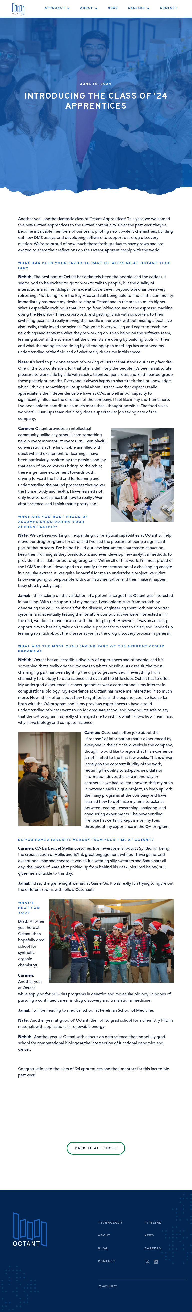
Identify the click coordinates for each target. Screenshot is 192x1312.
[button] (57, 8)
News (113, 8)
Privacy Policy (107, 1286)
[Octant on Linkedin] (156, 1262)
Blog (103, 1249)
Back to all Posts (96, 1148)
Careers (153, 1249)
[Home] (30, 1230)
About (104, 1236)
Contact (169, 8)
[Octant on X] (147, 1262)
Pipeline (152, 1223)
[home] (18, 9)
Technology (110, 1223)
